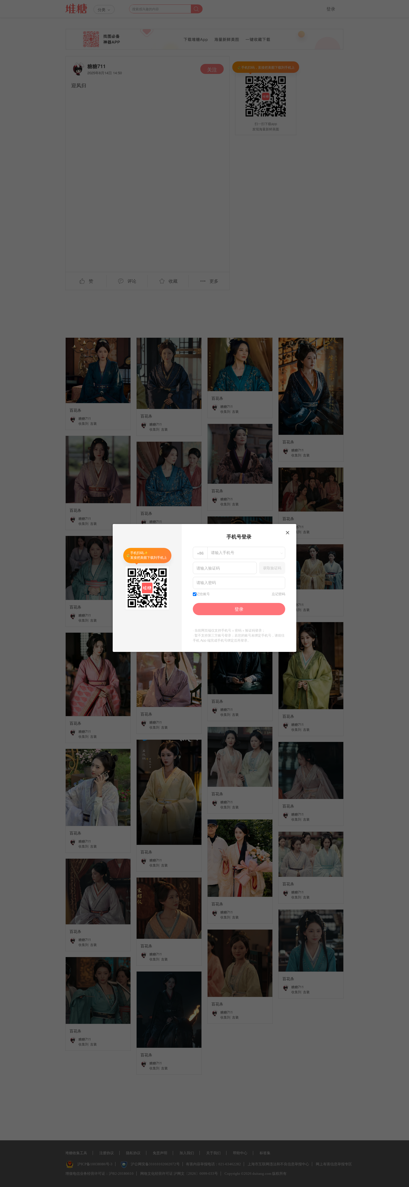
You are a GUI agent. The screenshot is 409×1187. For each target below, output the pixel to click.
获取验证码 (272, 567)
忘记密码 (278, 594)
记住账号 (203, 594)
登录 (239, 609)
